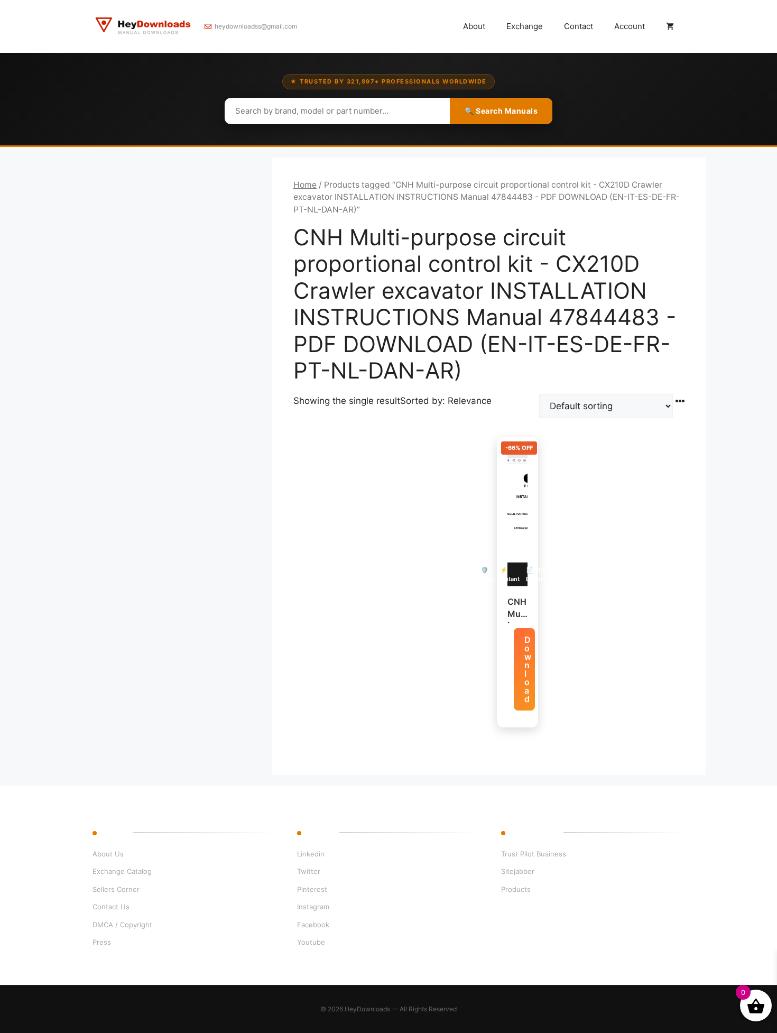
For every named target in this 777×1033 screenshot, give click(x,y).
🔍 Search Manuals (501, 110)
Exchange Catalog (122, 871)
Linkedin (311, 854)
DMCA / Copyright (122, 924)
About (474, 26)
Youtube (311, 942)
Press (101, 942)
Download (527, 669)
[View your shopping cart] (669, 26)
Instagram (313, 906)
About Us (108, 854)
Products (516, 889)
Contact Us (111, 906)
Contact (578, 26)
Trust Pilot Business (533, 854)
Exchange (524, 26)
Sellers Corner (116, 889)
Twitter (308, 871)
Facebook (313, 924)
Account (629, 26)
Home (305, 185)
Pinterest (312, 889)
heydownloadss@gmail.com (256, 26)
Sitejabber (517, 871)
